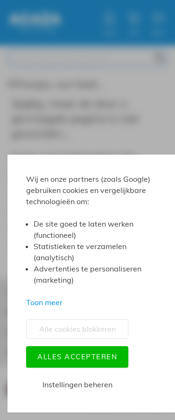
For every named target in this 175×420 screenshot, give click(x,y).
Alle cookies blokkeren (77, 329)
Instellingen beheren (77, 384)
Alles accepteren (77, 356)
